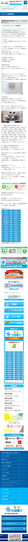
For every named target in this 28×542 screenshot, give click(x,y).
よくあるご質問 (6, 466)
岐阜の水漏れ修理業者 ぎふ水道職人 (9, 7)
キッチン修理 (5, 493)
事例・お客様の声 (7, 462)
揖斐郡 (16, 236)
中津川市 (16, 214)
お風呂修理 (5, 496)
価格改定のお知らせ (10, 400)
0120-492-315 (12, 514)
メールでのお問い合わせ (15, 4)
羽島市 (6, 219)
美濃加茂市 (6, 221)
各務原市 (6, 223)
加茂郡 (16, 239)
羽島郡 (16, 232)
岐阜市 (6, 210)
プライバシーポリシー (8, 485)
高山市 (6, 212)
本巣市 (16, 228)
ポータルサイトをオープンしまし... (13, 391)
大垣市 (16, 210)
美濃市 (6, 217)
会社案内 (4, 475)
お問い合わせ (5, 479)
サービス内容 (5, 456)
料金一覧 (4, 459)
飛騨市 (6, 228)
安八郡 (6, 236)
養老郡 (6, 234)
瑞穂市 (16, 225)
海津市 (6, 232)
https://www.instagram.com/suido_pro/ (11, 200)
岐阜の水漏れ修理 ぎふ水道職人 (10, 452)
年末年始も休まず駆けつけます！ (13, 405)
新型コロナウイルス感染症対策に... (13, 410)
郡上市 (6, 230)
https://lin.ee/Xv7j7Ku (7, 194)
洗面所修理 (5, 499)
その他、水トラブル (7, 502)
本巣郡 (6, 239)
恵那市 (16, 219)
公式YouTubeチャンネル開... (12, 395)
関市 (6, 214)
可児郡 (6, 241)
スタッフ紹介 (5, 472)
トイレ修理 (5, 489)
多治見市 (16, 212)
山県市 (6, 225)
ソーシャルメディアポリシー (10, 482)
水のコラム (5, 469)
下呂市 (16, 230)
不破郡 (16, 234)
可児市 (16, 223)
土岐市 (16, 221)
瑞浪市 (16, 217)
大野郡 (16, 241)
